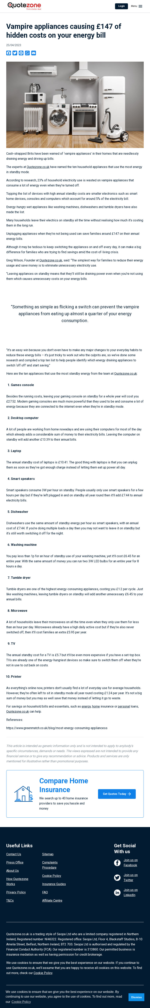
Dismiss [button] (136, 997)
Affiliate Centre (52, 900)
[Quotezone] (24, 6)
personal (124, 706)
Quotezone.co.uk (38, 167)
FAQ (45, 892)
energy (86, 706)
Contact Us (13, 854)
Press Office (14, 862)
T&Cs (10, 900)
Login (121, 6)
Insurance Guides (54, 884)
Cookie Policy (51, 876)
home (96, 706)
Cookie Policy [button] (21, 1001)
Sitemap (48, 854)
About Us (12, 871)
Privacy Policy (16, 892)
